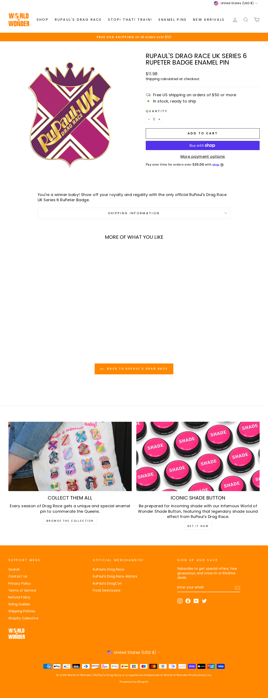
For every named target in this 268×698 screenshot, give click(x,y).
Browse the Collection (70, 521)
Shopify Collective (23, 618)
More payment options (202, 156)
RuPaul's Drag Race (78, 19)
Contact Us (17, 576)
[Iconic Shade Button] (198, 456)
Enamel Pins (172, 19)
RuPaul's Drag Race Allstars (115, 576)
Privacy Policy (19, 583)
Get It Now (198, 526)
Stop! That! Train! (130, 19)
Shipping (153, 79)
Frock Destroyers (106, 590)
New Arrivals (208, 19)
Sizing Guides (19, 604)
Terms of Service (22, 590)
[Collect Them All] (70, 456)
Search (14, 569)
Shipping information (134, 213)
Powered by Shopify (134, 682)
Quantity (157, 111)
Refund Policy (19, 597)
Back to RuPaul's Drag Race (137, 368)
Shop (42, 19)
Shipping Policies (22, 611)
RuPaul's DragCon (107, 583)
